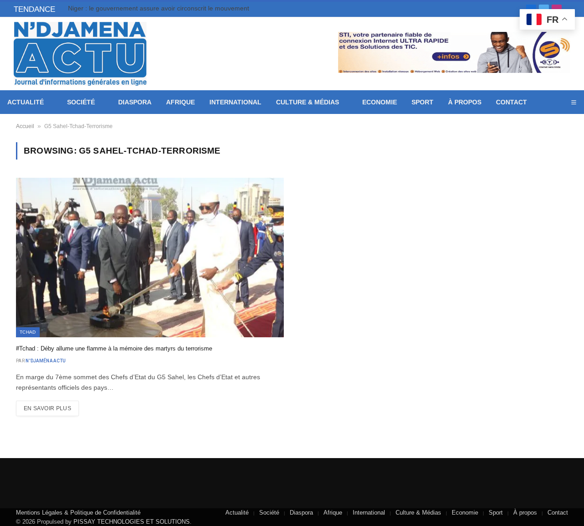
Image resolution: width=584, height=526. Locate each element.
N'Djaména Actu (46, 360)
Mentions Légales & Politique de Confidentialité (78, 512)
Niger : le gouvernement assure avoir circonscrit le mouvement (158, 8)
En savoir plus (47, 408)
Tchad (28, 332)
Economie (379, 102)
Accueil (25, 126)
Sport (422, 102)
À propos (464, 102)
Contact (511, 102)
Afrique (180, 102)
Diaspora (134, 102)
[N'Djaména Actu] (80, 53)
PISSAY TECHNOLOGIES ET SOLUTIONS (131, 521)
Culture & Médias (307, 102)
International (235, 102)
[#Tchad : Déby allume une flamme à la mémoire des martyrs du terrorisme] (150, 257)
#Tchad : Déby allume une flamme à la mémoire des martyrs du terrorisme (114, 348)
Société (81, 102)
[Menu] (573, 102)
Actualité (25, 102)
